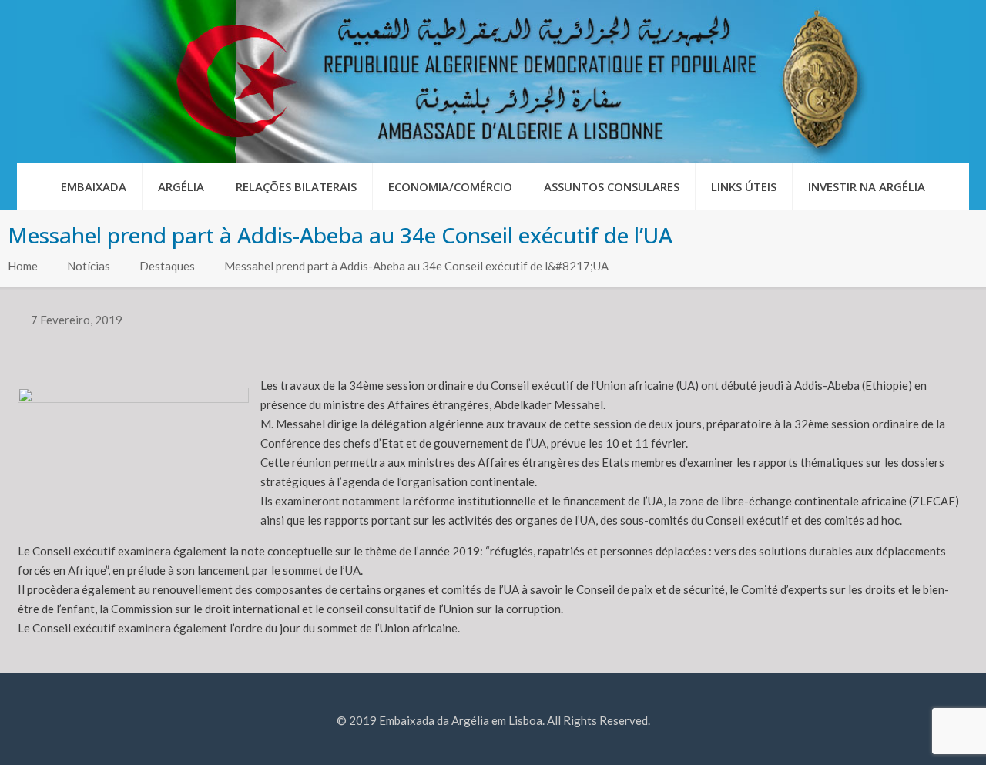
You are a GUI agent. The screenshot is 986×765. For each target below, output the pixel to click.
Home (23, 266)
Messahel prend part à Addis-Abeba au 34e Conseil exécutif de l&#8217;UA (416, 266)
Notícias (88, 266)
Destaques (167, 266)
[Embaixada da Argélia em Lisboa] (493, 81)
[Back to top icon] (912, 733)
